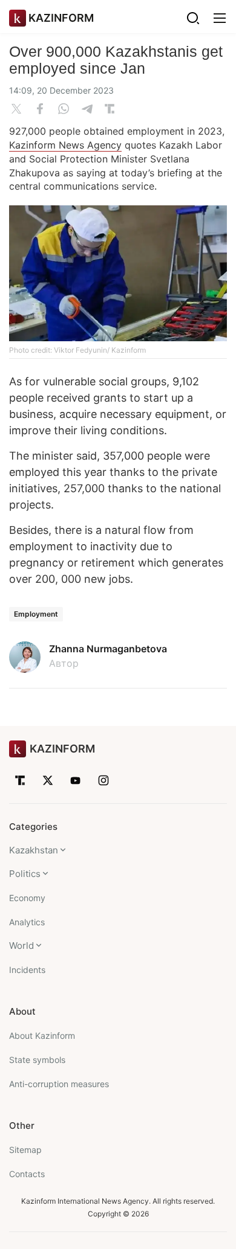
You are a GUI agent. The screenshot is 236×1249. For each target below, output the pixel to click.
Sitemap (25, 1150)
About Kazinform (42, 1035)
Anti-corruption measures (59, 1084)
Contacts (27, 1174)
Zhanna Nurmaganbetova (108, 648)
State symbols (37, 1060)
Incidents (27, 970)
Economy (27, 898)
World (21, 945)
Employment (36, 613)
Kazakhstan (33, 850)
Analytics (27, 922)
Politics (25, 873)
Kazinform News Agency (65, 145)
